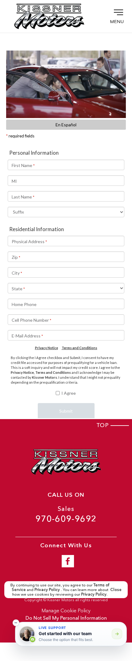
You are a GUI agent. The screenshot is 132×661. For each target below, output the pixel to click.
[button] (16, 622)
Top (104, 425)
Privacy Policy (47, 589)
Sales (66, 514)
